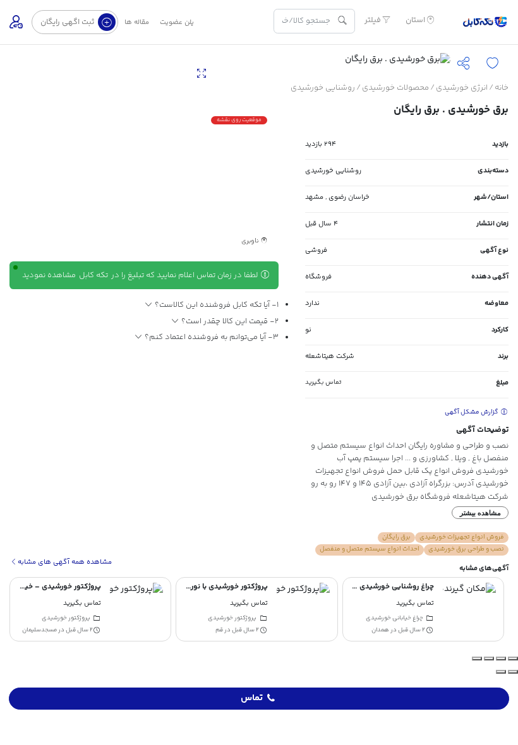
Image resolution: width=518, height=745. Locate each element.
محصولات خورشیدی (395, 87)
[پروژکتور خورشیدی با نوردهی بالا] (303, 609)
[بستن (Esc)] (477, 658)
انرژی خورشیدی (462, 87)
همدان (380, 630)
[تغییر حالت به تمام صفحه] (501, 658)
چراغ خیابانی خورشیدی (394, 618)
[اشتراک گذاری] (489, 658)
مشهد (314, 197)
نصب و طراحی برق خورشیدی (466, 549)
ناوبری (250, 241)
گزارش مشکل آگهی (472, 412)
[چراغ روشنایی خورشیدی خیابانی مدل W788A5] (469, 609)
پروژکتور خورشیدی (232, 618)
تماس (252, 698)
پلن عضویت (177, 22)
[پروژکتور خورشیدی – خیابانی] (136, 609)
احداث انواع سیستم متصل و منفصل (369, 549)
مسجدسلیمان (39, 630)
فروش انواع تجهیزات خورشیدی (461, 537)
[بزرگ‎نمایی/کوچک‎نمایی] (513, 658)
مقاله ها (136, 22)
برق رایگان (396, 537)
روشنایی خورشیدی (323, 87)
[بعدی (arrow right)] (501, 672)
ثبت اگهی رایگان (68, 22)
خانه (502, 87)
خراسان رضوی (349, 197)
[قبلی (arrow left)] (513, 672)
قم (219, 630)
